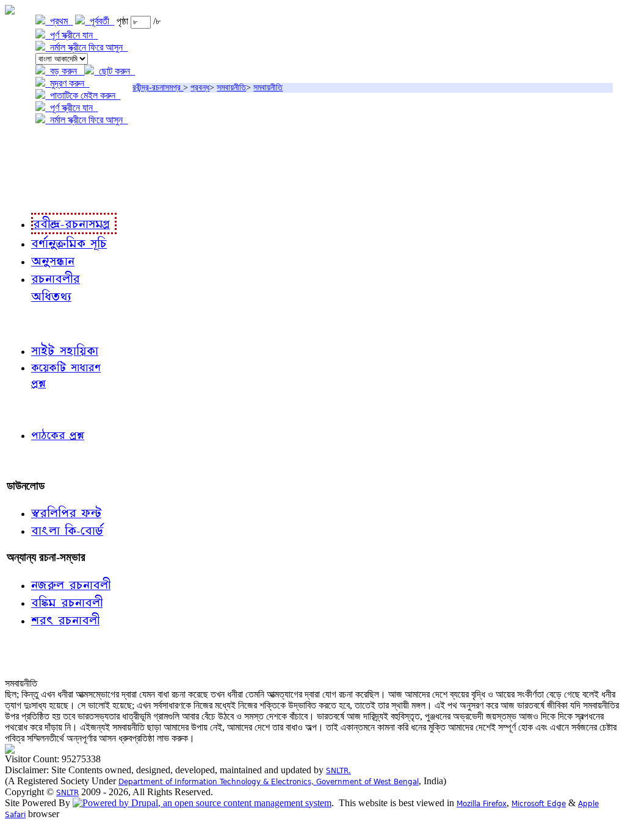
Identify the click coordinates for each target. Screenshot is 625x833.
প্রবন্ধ (199, 87)
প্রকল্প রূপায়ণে (33, 169)
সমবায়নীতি (231, 87)
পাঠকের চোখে (32, 408)
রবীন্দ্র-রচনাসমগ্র (157, 87)
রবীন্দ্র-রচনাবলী (34, 194)
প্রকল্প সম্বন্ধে (34, 144)
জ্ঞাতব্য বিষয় (29, 322)
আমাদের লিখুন (33, 460)
